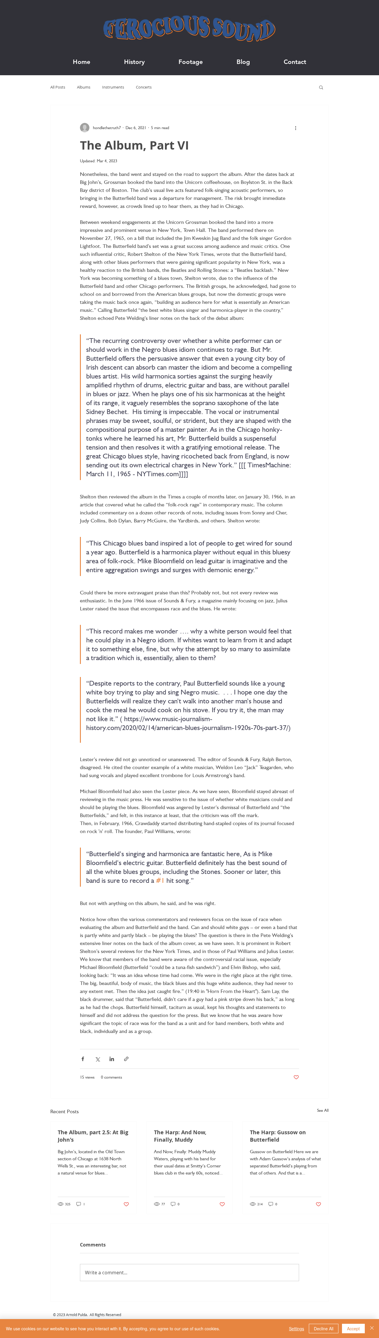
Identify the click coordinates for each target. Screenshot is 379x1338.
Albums (83, 87)
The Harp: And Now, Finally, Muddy (180, 1136)
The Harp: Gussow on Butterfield (278, 1136)
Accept (353, 1328)
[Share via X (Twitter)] (97, 1059)
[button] (321, 87)
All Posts (57, 87)
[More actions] (295, 127)
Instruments (113, 87)
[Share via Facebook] (83, 1059)
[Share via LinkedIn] (112, 1059)
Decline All (323, 1328)
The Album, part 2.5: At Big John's (93, 1136)
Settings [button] (296, 1328)
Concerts (144, 87)
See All (323, 1110)
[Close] (371, 1328)
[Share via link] (126, 1059)
